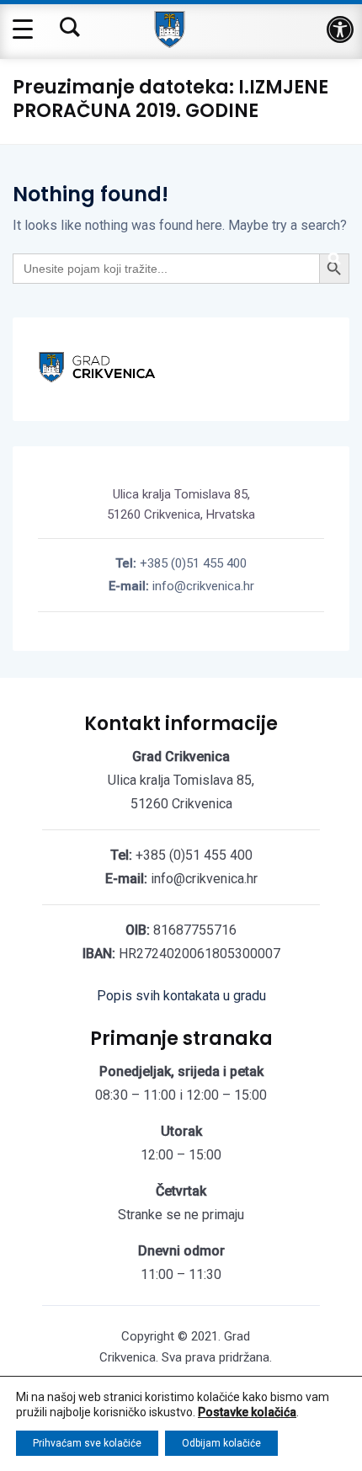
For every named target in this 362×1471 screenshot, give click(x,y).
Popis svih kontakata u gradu (181, 996)
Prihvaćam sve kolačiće (87, 1443)
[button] (340, 29)
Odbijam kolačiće (221, 1443)
